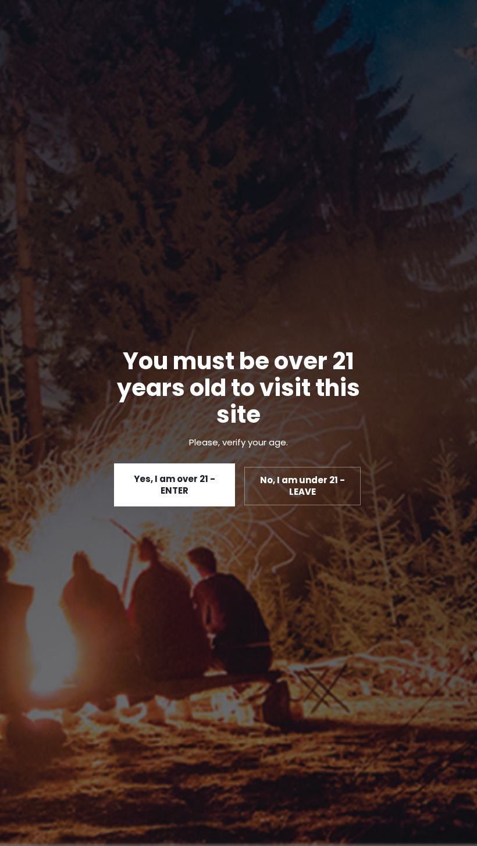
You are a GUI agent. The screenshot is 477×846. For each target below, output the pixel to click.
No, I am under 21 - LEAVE (302, 486)
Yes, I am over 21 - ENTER (174, 485)
